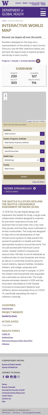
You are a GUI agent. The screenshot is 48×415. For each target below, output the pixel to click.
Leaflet (30, 121)
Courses (18, 3)
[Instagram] (11, 376)
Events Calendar (8, 387)
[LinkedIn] (15, 376)
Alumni (25, 3)
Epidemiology (23, 188)
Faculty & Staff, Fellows (37, 3)
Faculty (6, 165)
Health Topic (8, 156)
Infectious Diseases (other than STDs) (17, 341)
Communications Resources (13, 393)
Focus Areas (8, 147)
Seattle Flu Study (9, 316)
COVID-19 (6, 334)
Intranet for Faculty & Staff (13, 390)
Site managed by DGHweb (32, 413)
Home (4, 21)
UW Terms (16, 413)
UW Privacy (6, 413)
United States (7, 309)
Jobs (3, 401)
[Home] (13, 12)
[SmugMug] (18, 376)
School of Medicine (10, 367)
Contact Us (35, 4)
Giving (43, 4)
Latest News (7, 396)
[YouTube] (7, 376)
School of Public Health (11, 364)
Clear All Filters (38, 182)
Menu (43, 9)
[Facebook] (3, 376)
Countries (7, 130)
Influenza (5, 344)
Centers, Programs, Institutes (14, 139)
